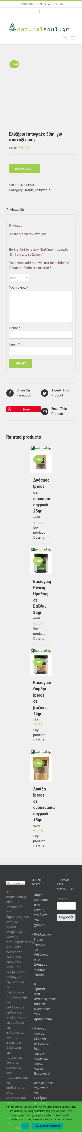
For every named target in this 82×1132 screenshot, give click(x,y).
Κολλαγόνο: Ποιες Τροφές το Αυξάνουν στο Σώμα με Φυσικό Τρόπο (41, 954)
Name (14, 328)
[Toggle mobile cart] (65, 38)
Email (14, 344)
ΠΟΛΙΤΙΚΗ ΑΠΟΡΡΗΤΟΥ (49, 4)
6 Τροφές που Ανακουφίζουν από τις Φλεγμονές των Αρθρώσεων (41, 1001)
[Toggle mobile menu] (73, 38)
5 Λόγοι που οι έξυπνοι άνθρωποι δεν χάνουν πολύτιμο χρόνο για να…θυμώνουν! (41, 1051)
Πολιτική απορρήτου (47, 1125)
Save (26, 409)
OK (25, 1125)
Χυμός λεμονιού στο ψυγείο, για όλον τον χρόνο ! (41, 910)
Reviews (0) (15, 210)
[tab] (41, 210)
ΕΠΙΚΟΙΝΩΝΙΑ (26, 4)
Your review (19, 287)
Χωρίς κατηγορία (37, 190)
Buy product (24, 169)
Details (38, 537)
